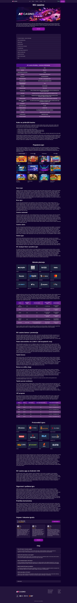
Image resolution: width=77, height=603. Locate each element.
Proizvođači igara (20, 48)
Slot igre (55, 153)
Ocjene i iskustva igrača (21, 56)
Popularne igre (20, 42)
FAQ (18, 58)
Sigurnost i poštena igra (21, 52)
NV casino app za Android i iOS (23, 50)
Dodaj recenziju (56, 521)
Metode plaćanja (20, 44)
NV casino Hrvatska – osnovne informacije (24, 38)
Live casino (32, 153)
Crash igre (43, 153)
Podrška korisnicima (21, 54)
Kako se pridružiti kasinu (21, 40)
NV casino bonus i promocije (22, 46)
